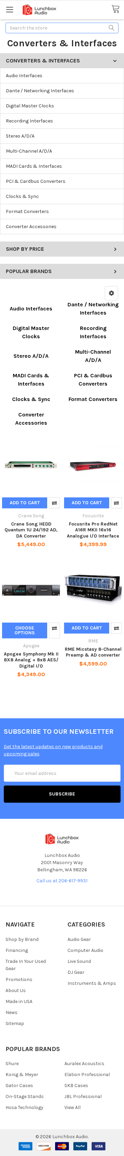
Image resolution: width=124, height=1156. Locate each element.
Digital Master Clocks (30, 106)
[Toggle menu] (9, 9)
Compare (54, 502)
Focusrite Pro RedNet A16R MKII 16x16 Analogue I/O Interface (93, 530)
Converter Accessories (31, 226)
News (12, 1012)
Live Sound (79, 961)
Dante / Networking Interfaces (40, 91)
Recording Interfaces (29, 121)
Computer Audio (85, 950)
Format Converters (27, 211)
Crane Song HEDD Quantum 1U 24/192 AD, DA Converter (31, 530)
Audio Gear (79, 939)
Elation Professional (87, 1074)
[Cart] (117, 9)
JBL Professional (83, 1096)
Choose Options (24, 630)
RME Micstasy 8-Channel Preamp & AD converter (93, 652)
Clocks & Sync (22, 196)
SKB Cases (76, 1085)
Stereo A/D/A (20, 136)
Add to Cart (25, 503)
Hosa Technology (24, 1107)
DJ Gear (76, 972)
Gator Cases (19, 1085)
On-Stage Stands (25, 1096)
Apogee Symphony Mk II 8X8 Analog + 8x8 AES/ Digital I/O (31, 660)
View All (72, 1107)
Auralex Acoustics (84, 1063)
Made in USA (19, 1001)
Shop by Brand (22, 939)
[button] (111, 293)
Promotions (19, 979)
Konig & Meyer (22, 1074)
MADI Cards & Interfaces (34, 166)
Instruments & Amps (92, 983)
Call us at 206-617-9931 (62, 881)
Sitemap (15, 1023)
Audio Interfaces (24, 76)
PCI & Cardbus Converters (35, 181)
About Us (16, 990)
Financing (17, 950)
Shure (12, 1063)
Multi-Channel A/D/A (29, 151)
